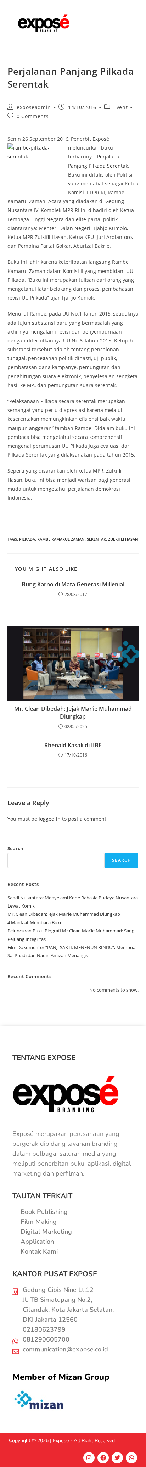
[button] (122, 23)
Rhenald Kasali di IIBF (73, 745)
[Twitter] (117, 1457)
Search (15, 848)
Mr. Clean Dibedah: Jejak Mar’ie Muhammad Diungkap (73, 712)
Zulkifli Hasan (123, 539)
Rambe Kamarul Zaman (61, 539)
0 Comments (33, 116)
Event (120, 107)
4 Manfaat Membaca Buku (35, 922)
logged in (50, 818)
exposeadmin (34, 107)
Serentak (96, 539)
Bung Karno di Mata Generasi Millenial (73, 584)
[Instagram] (89, 1457)
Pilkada (27, 539)
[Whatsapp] (131, 1457)
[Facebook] (103, 1457)
